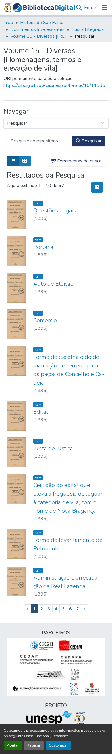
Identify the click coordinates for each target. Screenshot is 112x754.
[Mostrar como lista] (13, 161)
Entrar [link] (90, 8)
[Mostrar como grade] (25, 161)
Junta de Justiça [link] (53, 448)
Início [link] (8, 22)
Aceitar (13, 745)
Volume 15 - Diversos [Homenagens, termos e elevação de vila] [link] (39, 36)
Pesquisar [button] (90, 141)
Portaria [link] (43, 247)
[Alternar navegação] (104, 7)
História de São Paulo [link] (41, 22)
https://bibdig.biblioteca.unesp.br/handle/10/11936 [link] (54, 85)
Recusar (33, 745)
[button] (44, 8)
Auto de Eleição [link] (53, 284)
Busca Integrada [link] (88, 29)
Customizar (58, 745)
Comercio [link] (45, 320)
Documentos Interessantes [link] (37, 29)
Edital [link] (40, 412)
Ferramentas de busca (78, 161)
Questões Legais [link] (54, 210)
